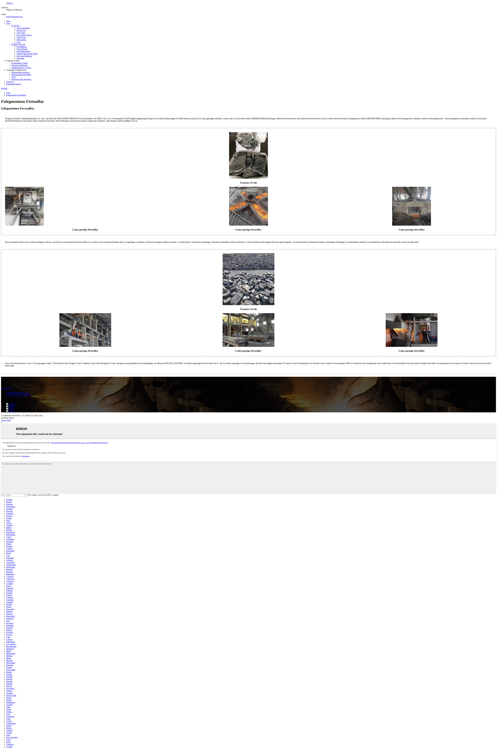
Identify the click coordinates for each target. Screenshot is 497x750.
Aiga (8, 21)
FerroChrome (22, 49)
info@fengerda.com (14, 17)
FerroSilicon (22, 47)
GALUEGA (6, 388)
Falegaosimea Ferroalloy (21, 75)
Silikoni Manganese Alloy (27, 54)
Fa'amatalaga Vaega (19, 63)
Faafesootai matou (13, 84)
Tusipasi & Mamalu (19, 65)
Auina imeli (6, 420)
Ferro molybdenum (24, 56)
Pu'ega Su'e (21, 30)
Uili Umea (21, 33)
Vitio (13, 77)
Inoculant (20, 58)
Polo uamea (21, 40)
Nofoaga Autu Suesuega (21, 79)
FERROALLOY (18, 44)
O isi (18, 42)
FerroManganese (23, 51)
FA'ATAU (15, 26)
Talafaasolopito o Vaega (21, 68)
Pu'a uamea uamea (24, 35)
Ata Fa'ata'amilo (23, 28)
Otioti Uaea (21, 37)
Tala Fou (9, 82)
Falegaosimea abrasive (20, 72)
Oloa (8, 23)
